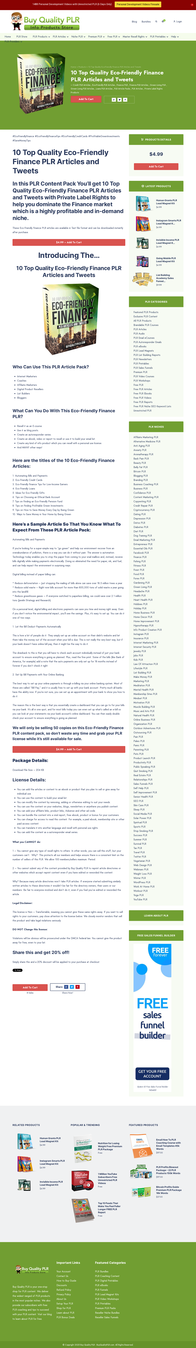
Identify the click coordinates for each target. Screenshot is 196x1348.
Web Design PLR (143, 865)
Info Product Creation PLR (148, 630)
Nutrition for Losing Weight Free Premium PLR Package (110, 1146)
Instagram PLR (141, 634)
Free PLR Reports (143, 402)
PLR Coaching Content (107, 1276)
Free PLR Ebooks (143, 393)
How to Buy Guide (66, 1280)
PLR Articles (137, 88)
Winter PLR (140, 878)
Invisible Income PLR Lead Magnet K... (167, 241)
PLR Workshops (142, 380)
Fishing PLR (140, 561)
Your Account (64, 1271)
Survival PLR (140, 844)
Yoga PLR (139, 895)
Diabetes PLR (141, 527)
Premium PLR (140, 372)
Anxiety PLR (140, 450)
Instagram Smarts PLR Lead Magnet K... (168, 222)
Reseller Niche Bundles (107, 1313)
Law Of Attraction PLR (146, 664)
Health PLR (140, 595)
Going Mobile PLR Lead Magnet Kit (166, 260)
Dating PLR (140, 514)
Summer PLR (140, 839)
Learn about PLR (65, 1313)
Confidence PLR (142, 493)
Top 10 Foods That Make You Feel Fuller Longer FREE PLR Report (109, 1208)
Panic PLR (139, 745)
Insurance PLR (141, 638)
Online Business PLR (144, 719)
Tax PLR (138, 848)
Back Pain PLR (141, 458)
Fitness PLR (140, 565)
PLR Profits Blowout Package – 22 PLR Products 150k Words (168, 1170)
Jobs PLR (138, 655)
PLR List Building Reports (147, 355)
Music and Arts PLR (144, 711)
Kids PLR (138, 660)
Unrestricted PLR (142, 410)
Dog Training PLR (143, 535)
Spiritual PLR (140, 822)
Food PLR (139, 574)
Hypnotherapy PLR (143, 625)
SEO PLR (138, 801)
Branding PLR (141, 480)
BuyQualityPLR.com (105, 1344)
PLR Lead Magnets (144, 350)
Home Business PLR (144, 612)
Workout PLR (141, 891)
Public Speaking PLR (144, 767)
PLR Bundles (101, 1271)
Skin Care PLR (141, 805)
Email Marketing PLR (144, 540)
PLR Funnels (101, 1290)
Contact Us (62, 1276)
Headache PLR (141, 591)
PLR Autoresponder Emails (148, 342)
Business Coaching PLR (146, 484)
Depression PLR (142, 518)
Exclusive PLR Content (145, 316)
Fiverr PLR (139, 570)
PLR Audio (139, 333)
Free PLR (138, 385)
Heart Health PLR (143, 600)
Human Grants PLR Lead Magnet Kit (166, 202)
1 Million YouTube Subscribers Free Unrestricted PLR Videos (107, 1179)
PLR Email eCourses (144, 338)
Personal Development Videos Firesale (138, 4)
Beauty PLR (140, 463)
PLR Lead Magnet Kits (107, 1294)
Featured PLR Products (146, 312)
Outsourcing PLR (142, 732)
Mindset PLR (140, 698)
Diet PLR (138, 531)
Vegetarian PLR (142, 861)
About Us (61, 1299)
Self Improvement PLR (145, 792)
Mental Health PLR (144, 690)
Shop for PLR (64, 1308)
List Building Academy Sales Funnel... (165, 278)
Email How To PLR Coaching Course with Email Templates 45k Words (168, 1144)
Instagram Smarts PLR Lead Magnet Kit (52, 1162)
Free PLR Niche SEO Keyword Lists (152, 406)
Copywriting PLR (142, 501)
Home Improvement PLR (146, 621)
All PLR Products (142, 321)
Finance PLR (122, 85)
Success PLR (140, 835)
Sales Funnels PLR (143, 784)
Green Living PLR (158, 85)
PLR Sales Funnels (143, 368)
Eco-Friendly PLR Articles (103, 85)
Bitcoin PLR (140, 471)
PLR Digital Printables (106, 1280)
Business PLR (141, 488)
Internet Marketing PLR (146, 642)
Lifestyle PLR (140, 668)
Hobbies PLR (140, 604)
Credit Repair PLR (143, 505)
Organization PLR (143, 724)
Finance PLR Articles (139, 85)
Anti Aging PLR (142, 446)
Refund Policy (64, 1290)
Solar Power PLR (142, 818)
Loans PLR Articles (104, 88)
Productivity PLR (142, 762)
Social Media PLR (143, 814)
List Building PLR (142, 672)
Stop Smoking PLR (143, 831)
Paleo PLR (139, 741)
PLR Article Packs (122, 88)
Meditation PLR (142, 685)
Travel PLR (139, 852)
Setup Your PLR (65, 1303)
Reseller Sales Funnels (106, 1317)
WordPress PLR (142, 882)
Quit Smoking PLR (143, 771)
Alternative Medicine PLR (147, 441)
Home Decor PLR (143, 617)
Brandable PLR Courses (146, 325)
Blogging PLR (141, 476)
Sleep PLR (139, 809)
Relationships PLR (143, 779)
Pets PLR (138, 754)
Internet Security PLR (145, 647)
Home (73, 66)
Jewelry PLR (140, 651)
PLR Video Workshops (107, 1299)
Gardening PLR (142, 583)
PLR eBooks (140, 346)
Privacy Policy (64, 1294)
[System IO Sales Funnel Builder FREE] (152, 1014)
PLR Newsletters (143, 359)
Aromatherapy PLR (143, 454)
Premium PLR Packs (105, 1308)
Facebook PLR (141, 553)
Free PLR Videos (142, 398)
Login (178, 21)
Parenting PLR (141, 749)
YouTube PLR (140, 899)
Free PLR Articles (143, 389)
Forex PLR (139, 578)
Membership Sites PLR (145, 694)
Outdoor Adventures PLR (147, 728)
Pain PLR (138, 737)
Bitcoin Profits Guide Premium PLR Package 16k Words (169, 1190)
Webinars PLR (141, 869)
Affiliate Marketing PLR (146, 437)
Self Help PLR (141, 788)
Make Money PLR (143, 677)
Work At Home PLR (144, 886)
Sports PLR (139, 826)
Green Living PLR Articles (82, 88)
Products (82, 66)
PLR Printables (141, 363)
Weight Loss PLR (143, 874)
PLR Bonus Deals (66, 1317)
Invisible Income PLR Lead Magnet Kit (51, 1183)
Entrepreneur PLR (143, 544)
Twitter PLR (140, 856)
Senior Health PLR (143, 796)
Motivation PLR (142, 702)
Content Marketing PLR (146, 497)
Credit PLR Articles (81, 85)
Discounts (62, 1285)
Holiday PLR (140, 608)
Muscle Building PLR (144, 707)
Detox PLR (139, 523)
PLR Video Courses (144, 376)
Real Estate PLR (142, 775)
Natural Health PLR (144, 715)
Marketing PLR (141, 681)
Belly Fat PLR (141, 467)
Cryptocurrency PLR (144, 510)
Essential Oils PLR (143, 548)
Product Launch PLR (144, 758)
